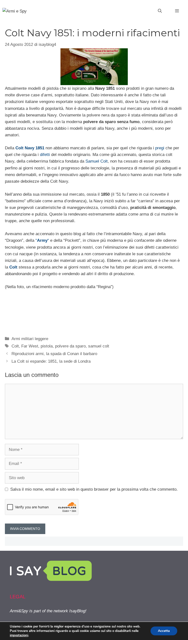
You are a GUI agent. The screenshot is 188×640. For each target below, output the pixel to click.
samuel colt (98, 346)
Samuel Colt (96, 161)
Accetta (164, 630)
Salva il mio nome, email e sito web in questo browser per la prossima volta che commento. (94, 489)
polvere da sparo (70, 346)
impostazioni (19, 635)
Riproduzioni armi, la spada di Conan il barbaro (54, 353)
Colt (15, 346)
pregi (159, 148)
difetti (45, 154)
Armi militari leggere (30, 338)
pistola (47, 346)
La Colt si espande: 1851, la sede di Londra (51, 361)
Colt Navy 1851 (29, 148)
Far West (29, 346)
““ (42, 240)
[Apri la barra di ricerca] (159, 11)
